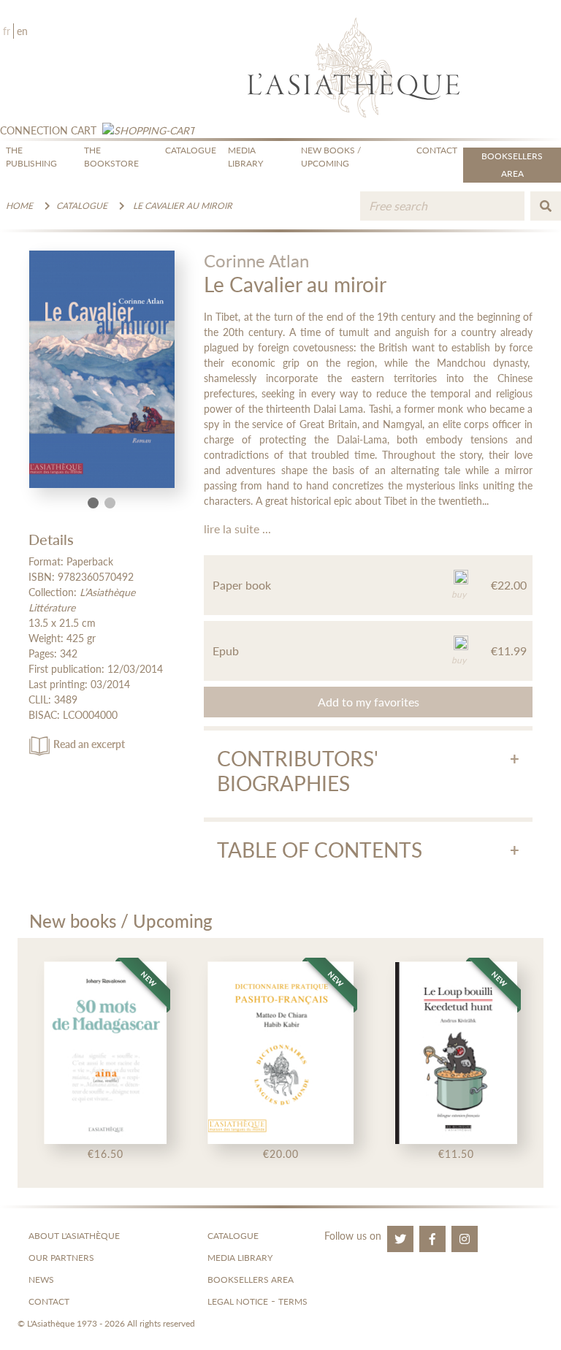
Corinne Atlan (256, 260)
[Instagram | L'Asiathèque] (464, 1239)
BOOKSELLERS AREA (250, 1279)
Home (19, 205)
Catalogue (81, 205)
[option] (105, 1063)
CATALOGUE (190, 150)
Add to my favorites (368, 702)
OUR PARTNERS (61, 1257)
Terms (293, 1301)
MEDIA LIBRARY (245, 157)
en (22, 31)
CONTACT (436, 150)
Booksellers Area (512, 164)
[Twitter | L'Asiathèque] (400, 1239)
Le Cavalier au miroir (182, 205)
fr (6, 31)
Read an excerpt (89, 744)
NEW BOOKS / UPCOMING (331, 157)
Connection (34, 130)
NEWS (41, 1279)
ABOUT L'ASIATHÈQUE (74, 1235)
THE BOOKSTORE (111, 157)
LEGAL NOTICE (237, 1301)
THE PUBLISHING (31, 157)
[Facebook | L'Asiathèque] (432, 1239)
